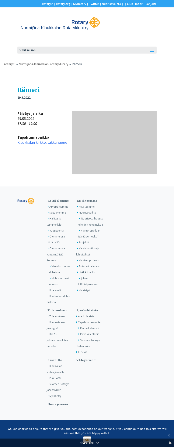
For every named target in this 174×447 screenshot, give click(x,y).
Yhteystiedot (86, 360)
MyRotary (79, 4)
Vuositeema (56, 230)
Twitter (94, 4)
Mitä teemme (87, 201)
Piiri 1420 (54, 378)
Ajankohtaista (87, 310)
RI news (82, 352)
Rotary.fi (47, 4)
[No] (169, 435)
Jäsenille (55, 360)
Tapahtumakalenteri (90, 322)
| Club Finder (133, 4)
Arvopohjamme (58, 206)
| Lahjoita (150, 4)
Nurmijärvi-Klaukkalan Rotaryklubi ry (43, 64)
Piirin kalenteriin (89, 334)
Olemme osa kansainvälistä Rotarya (56, 254)
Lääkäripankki (87, 272)
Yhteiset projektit (89, 260)
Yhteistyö (84, 290)
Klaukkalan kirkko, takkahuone (42, 142)
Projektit (84, 242)
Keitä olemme (58, 201)
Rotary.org (63, 4)
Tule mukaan (58, 310)
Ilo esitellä (55, 290)
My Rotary (55, 396)
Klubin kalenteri (89, 328)
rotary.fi (9, 64)
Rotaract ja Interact (90, 266)
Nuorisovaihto (111, 4)
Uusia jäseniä (58, 404)
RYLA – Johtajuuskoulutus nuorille (57, 340)
